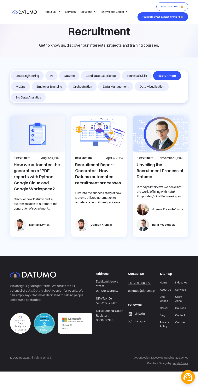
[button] (52, 12)
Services (70, 12)
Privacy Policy (164, 324)
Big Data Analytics (28, 97)
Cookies (180, 322)
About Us (165, 289)
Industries (181, 282)
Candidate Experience (101, 76)
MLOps (21, 86)
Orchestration (82, 86)
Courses (180, 308)
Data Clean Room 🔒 (172, 6)
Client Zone (178, 299)
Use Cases (164, 299)
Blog (163, 315)
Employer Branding (49, 86)
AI (51, 76)
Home (163, 282)
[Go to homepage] (39, 275)
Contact (180, 315)
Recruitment (167, 76)
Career (164, 308)
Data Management (116, 86)
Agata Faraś (180, 363)
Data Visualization (151, 86)
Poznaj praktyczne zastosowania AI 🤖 (163, 16)
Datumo (69, 76)
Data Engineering (27, 76)
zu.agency (181, 357)
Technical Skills (137, 76)
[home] (24, 11)
